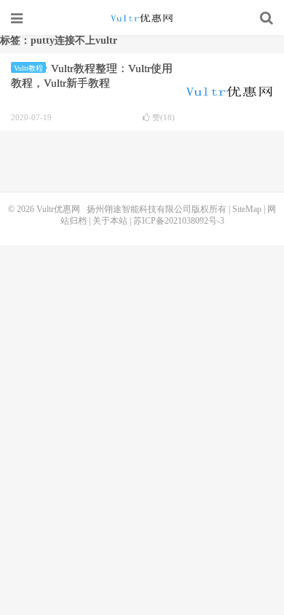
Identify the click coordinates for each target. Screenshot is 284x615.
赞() (163, 118)
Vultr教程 (28, 68)
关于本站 (109, 221)
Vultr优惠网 (142, 18)
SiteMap (246, 209)
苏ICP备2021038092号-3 (178, 221)
